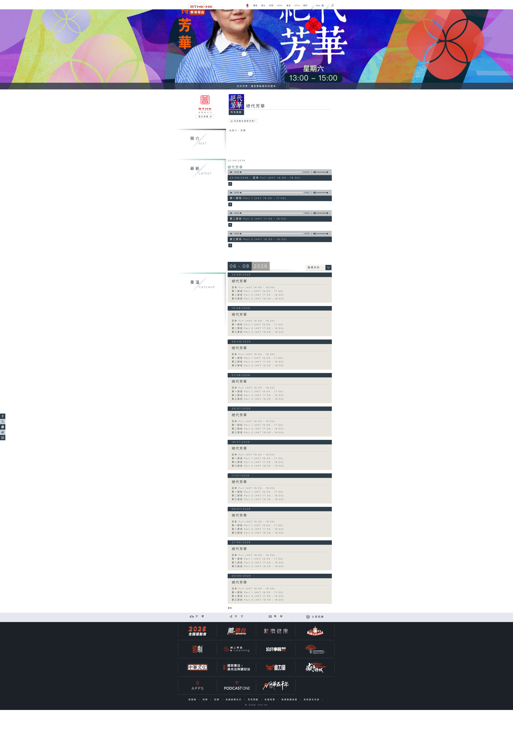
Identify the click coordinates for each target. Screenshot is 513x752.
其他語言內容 (312, 699)
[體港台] (237, 631)
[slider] (323, 172)
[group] (314, 172)
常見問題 (254, 699)
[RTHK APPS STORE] (197, 685)
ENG (318, 6)
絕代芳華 (235, 167)
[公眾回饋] (308, 617)
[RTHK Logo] (199, 7)
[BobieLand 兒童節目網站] (315, 631)
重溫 (287, 7)
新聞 (270, 7)
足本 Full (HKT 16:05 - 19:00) (253, 287)
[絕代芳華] (230, 184)
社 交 (239, 616)
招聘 (206, 699)
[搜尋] (333, 4)
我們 (304, 7)
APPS (296, 7)
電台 (262, 7)
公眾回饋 (318, 617)
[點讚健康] (276, 631)
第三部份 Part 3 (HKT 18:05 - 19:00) (258, 298)
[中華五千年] (276, 685)
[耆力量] (276, 667)
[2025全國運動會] (197, 631)
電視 (254, 7)
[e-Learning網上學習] (237, 649)
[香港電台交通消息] (191, 616)
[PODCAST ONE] (237, 685)
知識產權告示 (234, 699)
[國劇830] (197, 649)
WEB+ (279, 7)
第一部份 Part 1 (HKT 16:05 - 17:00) (258, 291)
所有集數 (236, 112)
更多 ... (231, 608)
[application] (279, 172)
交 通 (200, 616)
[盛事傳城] (315, 667)
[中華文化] (197, 667)
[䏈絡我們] (270, 616)
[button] (231, 172)
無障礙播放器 (290, 699)
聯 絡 (278, 616)
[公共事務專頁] (276, 649)
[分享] (231, 616)
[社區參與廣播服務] (315, 649)
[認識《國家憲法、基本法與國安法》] (237, 667)
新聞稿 (193, 699)
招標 (217, 699)
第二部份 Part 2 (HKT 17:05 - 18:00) (258, 295)
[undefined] (247, 5)
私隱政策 (271, 699)
